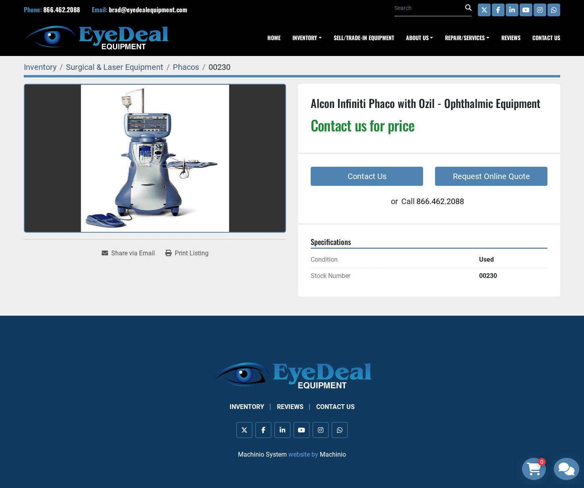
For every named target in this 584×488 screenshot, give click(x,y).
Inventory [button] (304, 37)
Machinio (333, 454)
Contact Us (546, 37)
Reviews (510, 37)
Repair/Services (465, 37)
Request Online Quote (491, 176)
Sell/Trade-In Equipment (364, 37)
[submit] (468, 8)
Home (273, 37)
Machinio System (262, 454)
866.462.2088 (61, 9)
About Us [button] (417, 37)
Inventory (247, 407)
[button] (467, 37)
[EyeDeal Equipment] (292, 375)
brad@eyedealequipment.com (148, 9)
